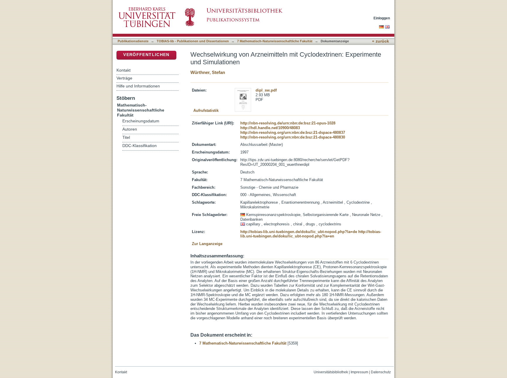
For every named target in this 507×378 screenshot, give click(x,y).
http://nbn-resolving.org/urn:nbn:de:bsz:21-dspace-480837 (292, 132)
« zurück (380, 41)
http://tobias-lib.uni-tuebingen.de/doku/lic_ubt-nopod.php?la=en (310, 234)
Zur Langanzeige (207, 244)
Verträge (124, 78)
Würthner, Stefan (207, 72)
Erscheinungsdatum (140, 121)
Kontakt (123, 70)
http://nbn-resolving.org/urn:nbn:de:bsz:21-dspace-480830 (292, 137)
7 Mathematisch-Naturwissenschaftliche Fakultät (274, 41)
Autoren (129, 129)
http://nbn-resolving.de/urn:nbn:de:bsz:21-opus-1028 (287, 123)
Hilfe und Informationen (138, 86)
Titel (126, 137)
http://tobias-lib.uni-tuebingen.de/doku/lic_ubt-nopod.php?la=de (298, 232)
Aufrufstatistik (206, 110)
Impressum (359, 372)
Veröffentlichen (146, 55)
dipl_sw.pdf (266, 90)
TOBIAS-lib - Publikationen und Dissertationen (193, 41)
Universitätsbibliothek (331, 372)
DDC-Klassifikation (139, 146)
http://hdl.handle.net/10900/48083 (270, 128)
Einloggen (382, 18)
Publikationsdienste (133, 41)
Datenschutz (381, 372)
